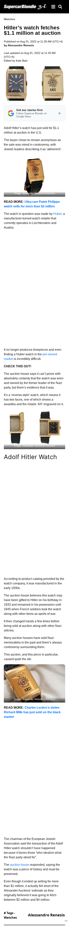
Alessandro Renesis (46, 915)
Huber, (57, 213)
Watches (9, 19)
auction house (19, 864)
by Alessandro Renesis (19, 45)
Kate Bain (22, 60)
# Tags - (10, 915)
